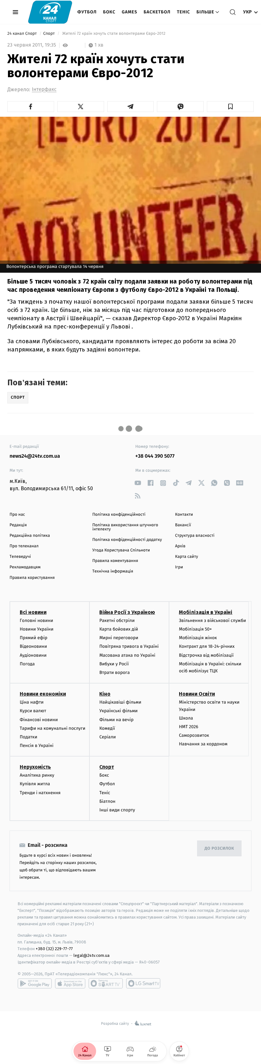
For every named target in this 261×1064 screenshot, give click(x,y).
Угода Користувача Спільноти (121, 550)
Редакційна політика (30, 536)
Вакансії (183, 525)
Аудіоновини (33, 655)
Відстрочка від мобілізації (206, 655)
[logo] (50, 12)
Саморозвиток (194, 735)
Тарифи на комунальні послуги (52, 728)
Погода (27, 664)
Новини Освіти (197, 694)
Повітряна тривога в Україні (129, 646)
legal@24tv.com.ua (91, 955)
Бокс (109, 12)
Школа (186, 718)
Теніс (183, 12)
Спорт (49, 34)
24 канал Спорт (22, 34)
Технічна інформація (112, 571)
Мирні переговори (118, 637)
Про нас (17, 515)
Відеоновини (33, 646)
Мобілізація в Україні (205, 612)
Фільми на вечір (116, 719)
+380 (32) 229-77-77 (54, 948)
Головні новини (36, 620)
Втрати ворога (114, 672)
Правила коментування (115, 561)
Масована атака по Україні (127, 655)
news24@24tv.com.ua (35, 456)
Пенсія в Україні (36, 745)
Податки (28, 737)
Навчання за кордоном (203, 744)
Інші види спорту (117, 810)
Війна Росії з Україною (127, 612)
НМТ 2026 (188, 726)
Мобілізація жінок (198, 637)
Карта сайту (186, 557)
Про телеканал (24, 546)
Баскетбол (157, 12)
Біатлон (107, 801)
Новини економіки (43, 694)
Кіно (104, 694)
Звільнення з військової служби (212, 620)
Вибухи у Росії (114, 664)
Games (130, 12)
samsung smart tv (143, 983)
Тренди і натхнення (40, 792)
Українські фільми (118, 710)
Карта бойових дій (118, 629)
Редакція (18, 525)
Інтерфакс (44, 89)
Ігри (179, 567)
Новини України (36, 629)
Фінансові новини (39, 719)
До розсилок (219, 848)
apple (70, 983)
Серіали (107, 737)
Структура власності (195, 536)
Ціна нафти (32, 702)
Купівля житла (35, 784)
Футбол (87, 12)
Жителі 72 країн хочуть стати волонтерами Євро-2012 (113, 34)
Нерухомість (35, 767)
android (35, 983)
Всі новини (33, 612)
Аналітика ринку (37, 775)
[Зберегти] (230, 106)
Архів (180, 546)
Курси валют (33, 710)
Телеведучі (20, 557)
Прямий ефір (33, 637)
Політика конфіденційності (118, 515)
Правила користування (32, 578)
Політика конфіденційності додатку (127, 540)
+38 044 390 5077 (154, 456)
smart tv (105, 983)
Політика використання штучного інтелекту (125, 527)
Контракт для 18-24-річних (206, 646)
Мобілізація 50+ (195, 629)
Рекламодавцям (25, 567)
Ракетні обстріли (117, 620)
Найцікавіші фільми (120, 702)
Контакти (184, 515)
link (137, 483)
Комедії (107, 728)
